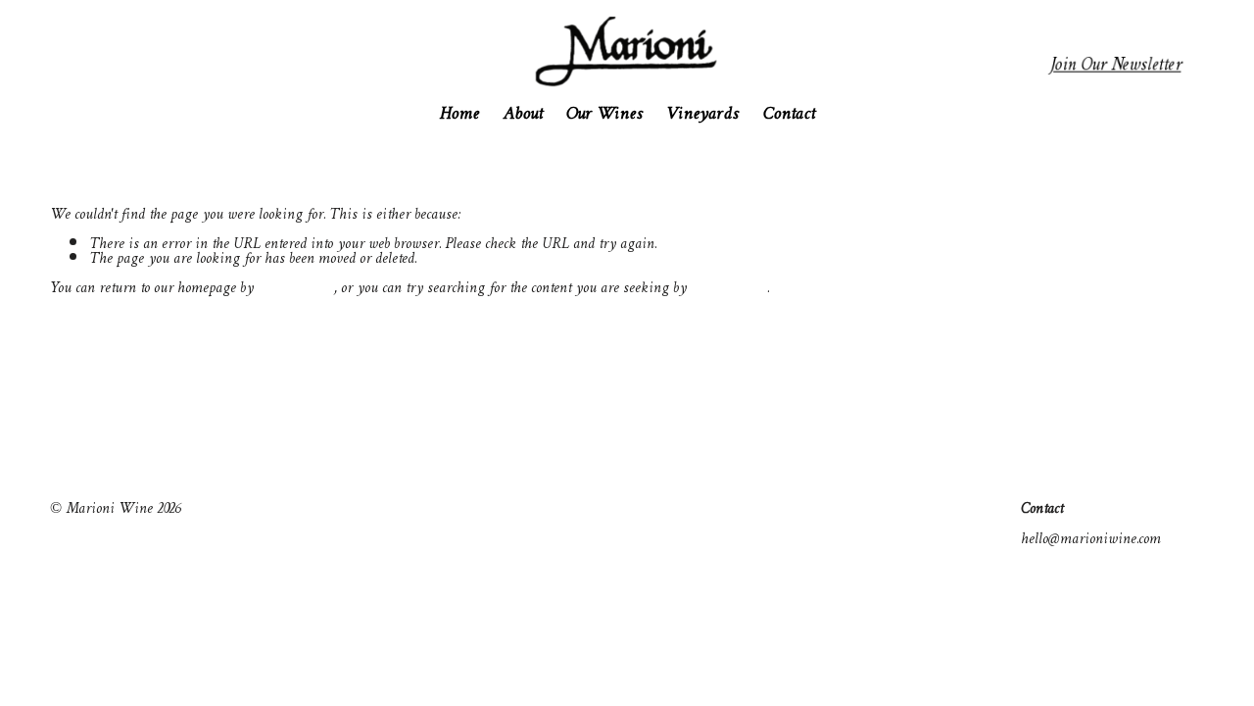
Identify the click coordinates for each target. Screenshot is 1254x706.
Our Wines (604, 114)
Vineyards (702, 114)
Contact (789, 114)
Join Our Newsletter (1115, 66)
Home (459, 114)
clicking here (296, 289)
